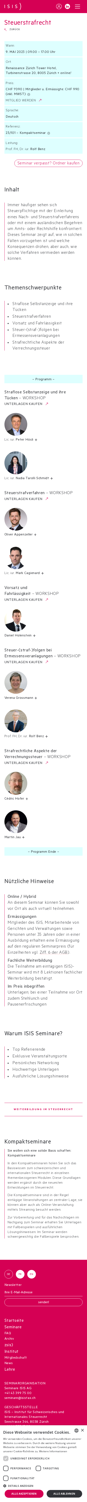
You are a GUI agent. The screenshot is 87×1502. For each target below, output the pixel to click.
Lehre (9, 1370)
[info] (29, 94)
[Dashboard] (59, 6)
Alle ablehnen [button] (64, 1493)
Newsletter (13, 1285)
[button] (77, 6)
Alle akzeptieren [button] (24, 1493)
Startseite (14, 1321)
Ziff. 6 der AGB (54, 953)
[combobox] (76, 1430)
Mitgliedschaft (15, 1358)
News (8, 1363)
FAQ (7, 1333)
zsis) (8, 1345)
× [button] (82, 1430)
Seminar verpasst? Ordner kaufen (49, 163)
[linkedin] (67, 6)
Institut (11, 1352)
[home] (12, 7)
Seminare (13, 1327)
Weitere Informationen (53, 1451)
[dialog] (43, 1463)
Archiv (9, 1339)
